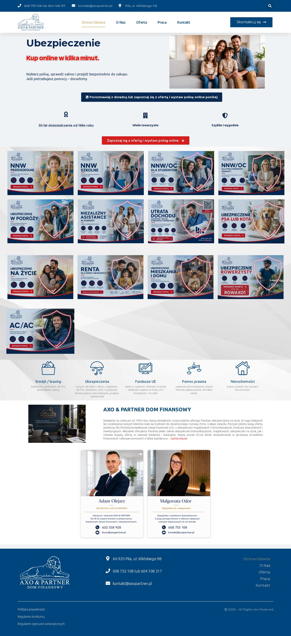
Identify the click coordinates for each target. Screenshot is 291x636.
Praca (162, 22)
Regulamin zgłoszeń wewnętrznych (41, 624)
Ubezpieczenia (97, 381)
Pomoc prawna (194, 381)
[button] (251, 22)
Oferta (141, 22)
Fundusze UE (145, 381)
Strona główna (93, 22)
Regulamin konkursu (31, 616)
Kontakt (183, 22)
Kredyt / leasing (48, 381)
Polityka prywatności (31, 609)
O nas (120, 22)
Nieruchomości (243, 381)
